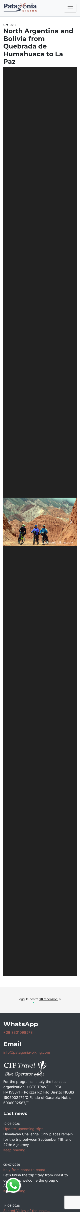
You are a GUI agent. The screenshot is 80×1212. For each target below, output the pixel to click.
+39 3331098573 (18, 1032)
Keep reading (14, 1150)
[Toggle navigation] (70, 8)
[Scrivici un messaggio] (13, 1185)
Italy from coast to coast (24, 1169)
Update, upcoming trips (23, 1129)
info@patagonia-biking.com (26, 1052)
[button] (8, 521)
